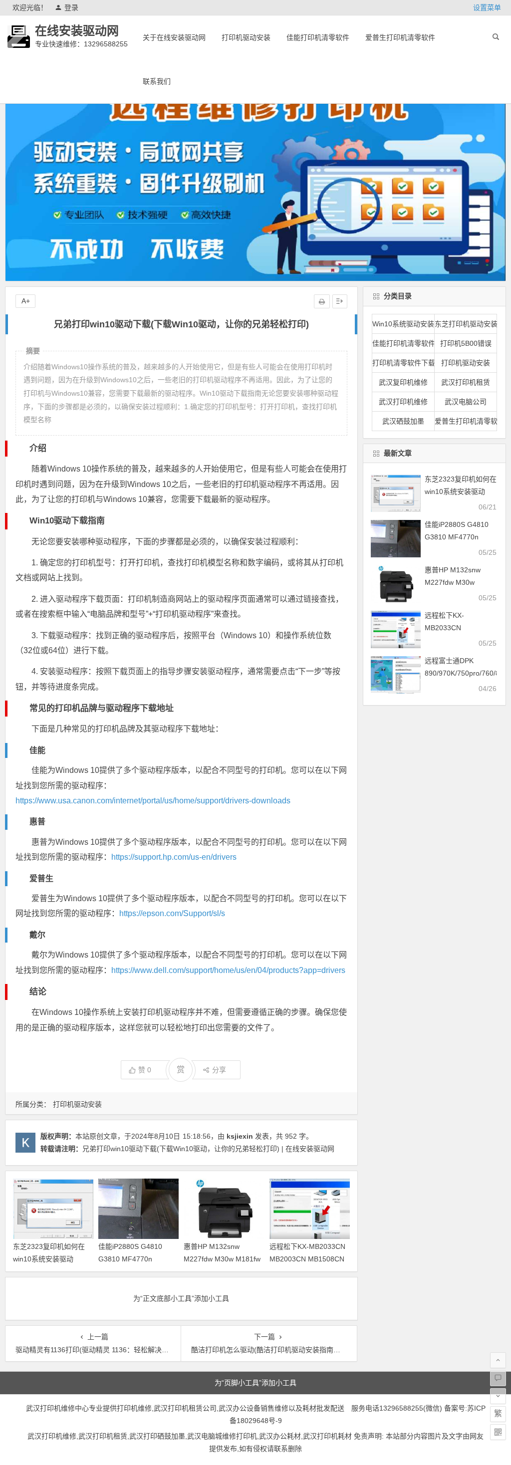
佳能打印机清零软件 (317, 37)
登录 (71, 7)
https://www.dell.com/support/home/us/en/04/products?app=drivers (228, 970)
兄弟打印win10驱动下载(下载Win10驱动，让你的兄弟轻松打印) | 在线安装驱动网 (208, 1149)
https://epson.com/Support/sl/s (172, 913)
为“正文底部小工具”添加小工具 (181, 1298)
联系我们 (157, 81)
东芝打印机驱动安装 (466, 324)
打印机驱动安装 (246, 37)
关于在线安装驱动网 (174, 37)
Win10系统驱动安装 (403, 324)
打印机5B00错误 (466, 343)
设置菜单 (487, 7)
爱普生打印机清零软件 (400, 37)
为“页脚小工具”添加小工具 (255, 1383)
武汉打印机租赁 (465, 382)
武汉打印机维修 (403, 402)
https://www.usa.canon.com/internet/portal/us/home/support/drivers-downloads (152, 800)
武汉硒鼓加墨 (403, 421)
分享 (219, 1070)
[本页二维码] (498, 1432)
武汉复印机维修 (403, 382)
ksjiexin (240, 1136)
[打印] (322, 301)
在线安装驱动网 (77, 30)
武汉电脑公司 (466, 402)
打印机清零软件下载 (403, 363)
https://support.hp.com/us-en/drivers (174, 857)
